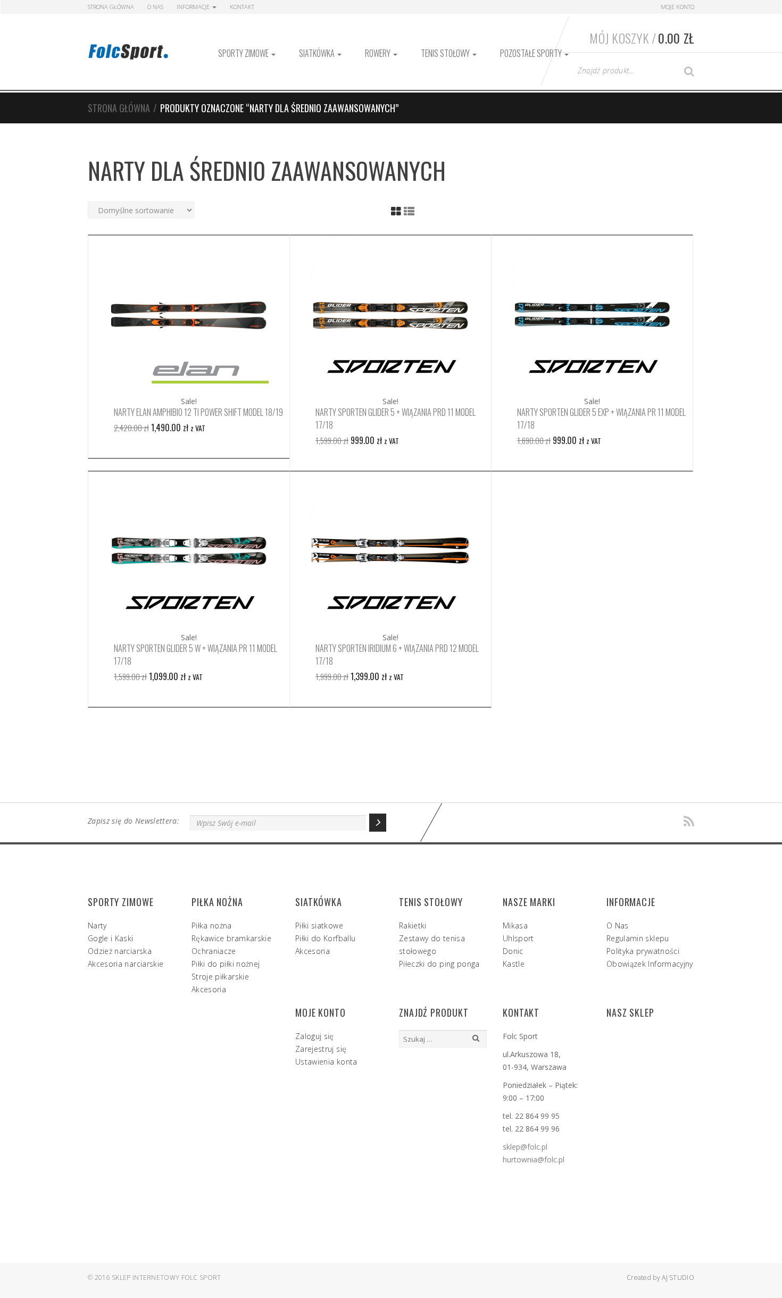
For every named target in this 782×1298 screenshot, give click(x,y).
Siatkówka (317, 53)
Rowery (378, 53)
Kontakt (242, 7)
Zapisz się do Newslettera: (133, 821)
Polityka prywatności (642, 951)
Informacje (194, 7)
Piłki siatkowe (319, 925)
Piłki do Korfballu (325, 938)
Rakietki (413, 925)
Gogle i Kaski (111, 938)
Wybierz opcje (390, 315)
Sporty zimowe (244, 53)
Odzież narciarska (120, 951)
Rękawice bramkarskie (231, 938)
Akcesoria (209, 989)
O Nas (155, 7)
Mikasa (515, 925)
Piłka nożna (212, 925)
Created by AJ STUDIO (660, 1277)
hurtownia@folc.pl (533, 1159)
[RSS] (689, 821)
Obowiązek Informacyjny (649, 964)
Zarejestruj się (320, 1049)
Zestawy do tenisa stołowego (432, 944)
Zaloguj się (314, 1036)
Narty (97, 925)
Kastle (514, 964)
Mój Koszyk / (641, 37)
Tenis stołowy (446, 53)
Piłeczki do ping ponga (439, 964)
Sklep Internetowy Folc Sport (166, 1277)
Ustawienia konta (326, 1062)
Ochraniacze (214, 951)
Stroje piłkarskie (220, 977)
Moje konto (677, 7)
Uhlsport (518, 938)
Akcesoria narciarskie (125, 964)
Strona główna (119, 108)
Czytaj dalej (189, 315)
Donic (513, 951)
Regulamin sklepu (637, 938)
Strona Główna (111, 7)
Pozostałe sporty (531, 53)
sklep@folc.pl (525, 1147)
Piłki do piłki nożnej (226, 964)
